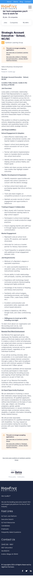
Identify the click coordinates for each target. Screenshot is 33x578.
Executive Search (7, 519)
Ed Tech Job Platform (9, 516)
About (9, 2)
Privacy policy (12, 477)
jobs (5, 22)
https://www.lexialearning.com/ (12, 328)
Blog (21, 2)
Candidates (5, 526)
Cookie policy (20, 477)
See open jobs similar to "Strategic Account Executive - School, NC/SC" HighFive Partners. (17, 58)
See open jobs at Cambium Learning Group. (17, 53)
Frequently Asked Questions (11, 532)
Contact (28, 2)
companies (14, 22)
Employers (5, 529)
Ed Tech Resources (8, 522)
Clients (15, 2)
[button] (30, 6)
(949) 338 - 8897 (7, 544)
